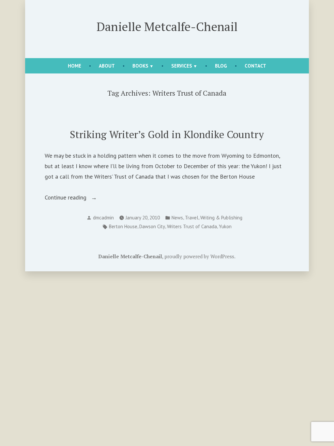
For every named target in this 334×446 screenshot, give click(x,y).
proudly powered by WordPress (199, 256)
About (107, 66)
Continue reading (77, 198)
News (177, 218)
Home (74, 66)
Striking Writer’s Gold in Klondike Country (167, 134)
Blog (221, 66)
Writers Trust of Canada (192, 226)
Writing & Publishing (221, 218)
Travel (191, 218)
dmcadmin (103, 218)
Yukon (225, 226)
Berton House (123, 226)
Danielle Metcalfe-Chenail (167, 26)
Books (140, 66)
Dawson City (152, 226)
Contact (255, 66)
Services (181, 66)
